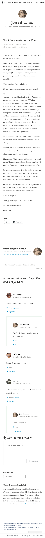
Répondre (12, 312)
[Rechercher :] (14, 476)
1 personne (16, 308)
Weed (38, 268)
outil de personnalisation (29, 504)
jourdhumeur (9, 44)
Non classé (22, 44)
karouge (16, 381)
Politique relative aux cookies (11, 529)
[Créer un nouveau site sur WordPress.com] (22, 2)
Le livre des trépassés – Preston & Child (19, 265)
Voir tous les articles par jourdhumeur (15, 254)
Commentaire (33, 461)
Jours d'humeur (22, 22)
